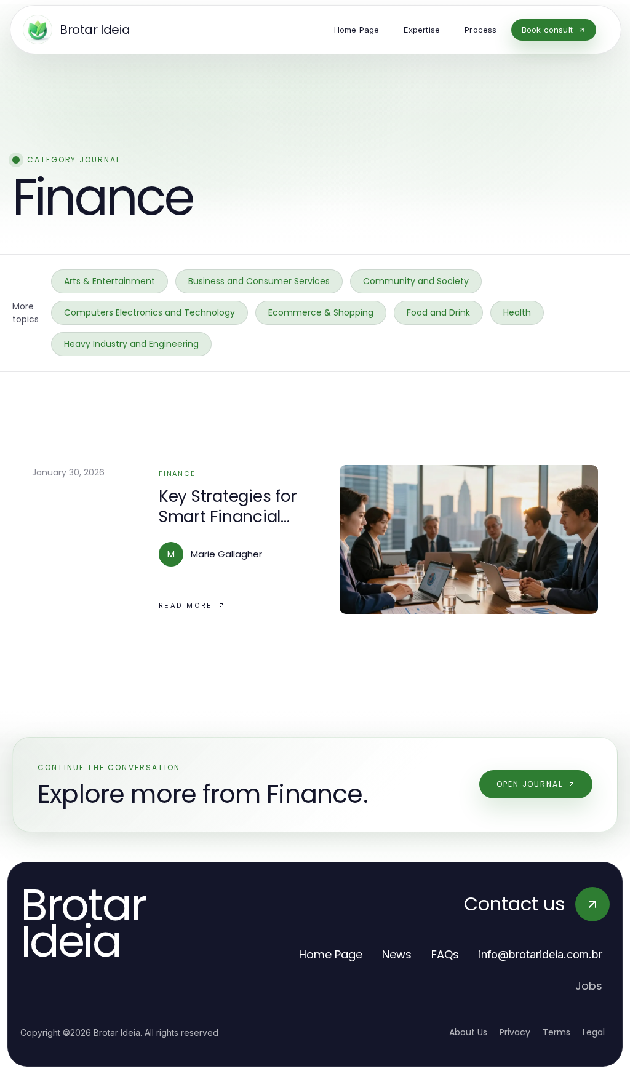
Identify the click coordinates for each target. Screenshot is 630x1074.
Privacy (515, 1032)
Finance (177, 474)
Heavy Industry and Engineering (131, 344)
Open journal (529, 784)
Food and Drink (438, 312)
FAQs (445, 954)
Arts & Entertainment (109, 281)
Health (517, 312)
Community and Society (416, 281)
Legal (594, 1032)
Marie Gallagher (226, 553)
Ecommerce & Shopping (320, 312)
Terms (556, 1032)
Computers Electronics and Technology (149, 312)
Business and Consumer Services (259, 281)
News (397, 954)
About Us (468, 1032)
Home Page (330, 954)
